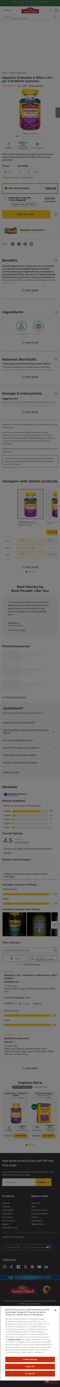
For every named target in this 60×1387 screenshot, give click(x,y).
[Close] (55, 1310)
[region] (30, 1343)
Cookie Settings (30, 1359)
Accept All (30, 1373)
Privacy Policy (15, 1339)
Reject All (30, 1366)
